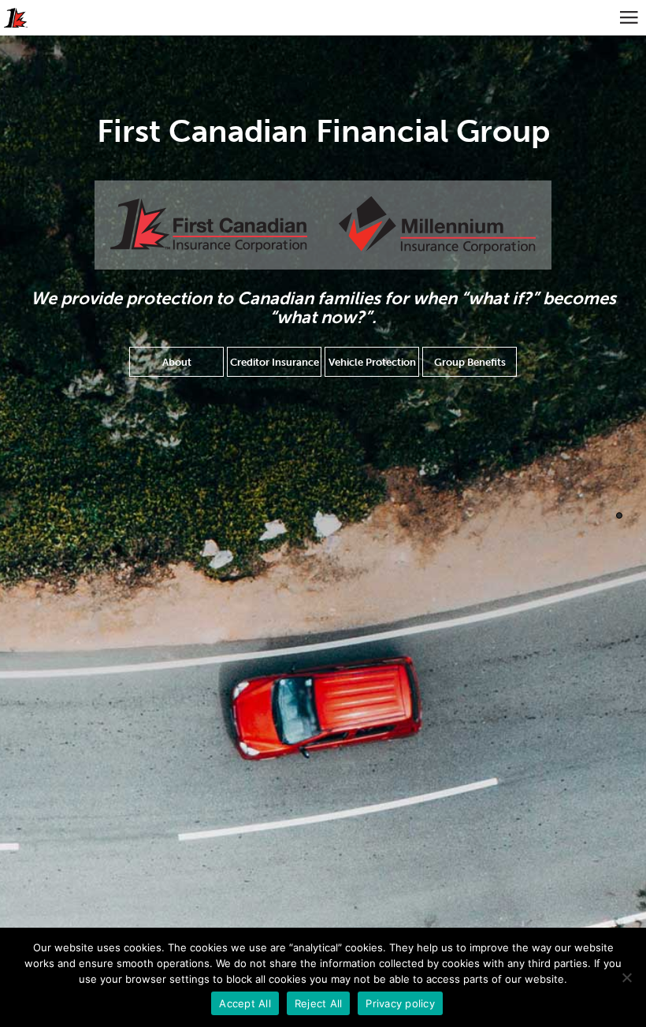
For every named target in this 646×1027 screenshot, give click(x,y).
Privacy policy (400, 1003)
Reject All (319, 1003)
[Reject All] (626, 977)
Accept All (245, 1003)
